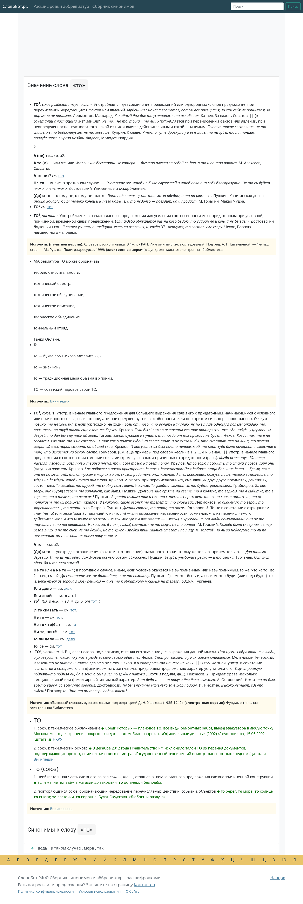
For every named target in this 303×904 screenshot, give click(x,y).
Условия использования (100, 891)
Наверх (277, 877)
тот (50, 206)
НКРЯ (57, 739)
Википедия (59, 401)
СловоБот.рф (15, 6)
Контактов (144, 884)
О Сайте (133, 891)
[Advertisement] (151, 45)
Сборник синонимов (113, 6)
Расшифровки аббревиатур (61, 6)
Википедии (43, 759)
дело (68, 588)
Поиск (293, 6)
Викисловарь (61, 808)
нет (61, 175)
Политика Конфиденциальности (46, 891)
